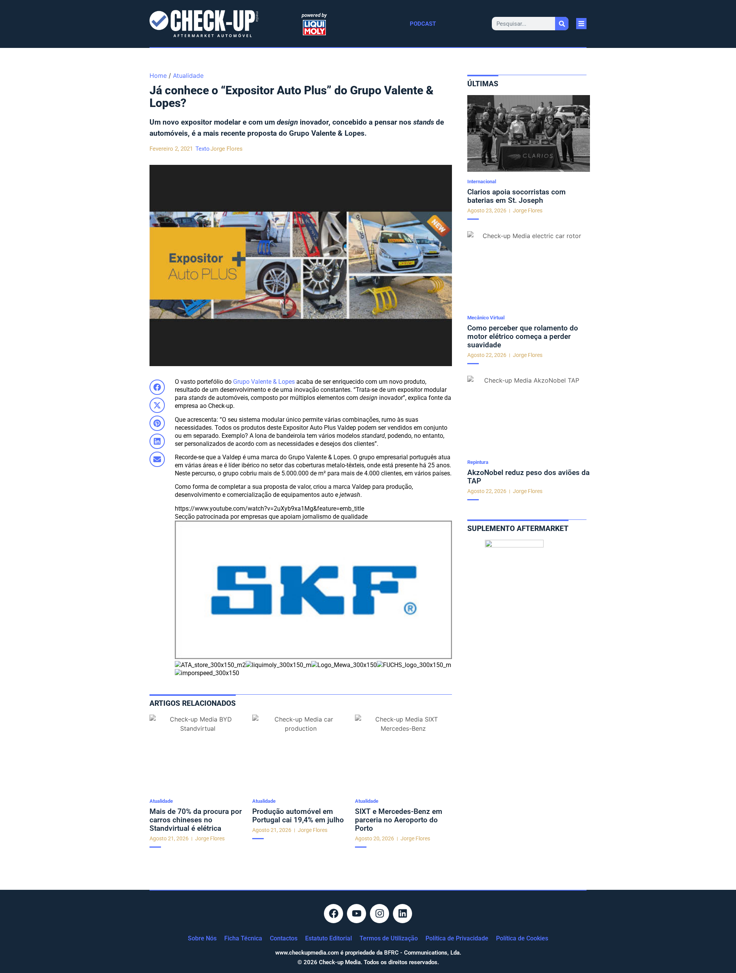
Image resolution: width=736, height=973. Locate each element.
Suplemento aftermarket (517, 528)
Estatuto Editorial (328, 938)
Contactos (283, 938)
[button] (157, 387)
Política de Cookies (522, 938)
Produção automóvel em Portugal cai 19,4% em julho (298, 815)
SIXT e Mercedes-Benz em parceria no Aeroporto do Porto (398, 820)
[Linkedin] (402, 913)
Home (158, 75)
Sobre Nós (202, 938)
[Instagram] (379, 913)
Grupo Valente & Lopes (264, 381)
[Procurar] (561, 23)
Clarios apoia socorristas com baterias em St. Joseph (516, 196)
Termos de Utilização (389, 938)
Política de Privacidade (457, 938)
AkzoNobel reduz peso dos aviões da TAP (528, 476)
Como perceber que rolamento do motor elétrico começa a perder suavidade (522, 336)
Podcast (423, 23)
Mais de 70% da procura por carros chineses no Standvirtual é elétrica (196, 820)
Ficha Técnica (243, 938)
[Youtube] (356, 913)
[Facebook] (333, 913)
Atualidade (188, 75)
